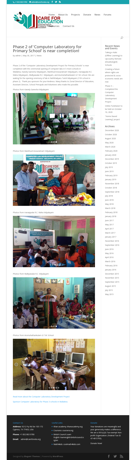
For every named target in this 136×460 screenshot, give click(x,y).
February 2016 (111, 265)
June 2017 (109, 220)
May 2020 (109, 142)
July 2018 (109, 196)
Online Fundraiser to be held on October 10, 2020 (113, 109)
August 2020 (110, 138)
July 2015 (109, 290)
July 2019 (109, 167)
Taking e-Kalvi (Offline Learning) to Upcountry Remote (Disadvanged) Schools (113, 58)
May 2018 (109, 204)
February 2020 (111, 151)
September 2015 (112, 282)
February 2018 (111, 212)
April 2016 (109, 257)
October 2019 (111, 163)
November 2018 (112, 183)
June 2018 (109, 200)
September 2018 (112, 192)
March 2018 (110, 208)
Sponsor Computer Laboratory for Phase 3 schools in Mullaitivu (40, 401)
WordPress (58, 456)
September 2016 (112, 245)
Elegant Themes (32, 456)
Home (52, 15)
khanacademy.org (74, 426)
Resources (54, 26)
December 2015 (112, 274)
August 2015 (110, 286)
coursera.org (67, 430)
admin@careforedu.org (31, 439)
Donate (87, 15)
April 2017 (109, 228)
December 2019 (112, 159)
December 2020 (112, 130)
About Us (63, 15)
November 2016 (112, 241)
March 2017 (110, 233)
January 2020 (110, 155)
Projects (75, 15)
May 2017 (109, 224)
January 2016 (110, 269)
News (97, 15)
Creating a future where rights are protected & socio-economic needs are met (114, 75)
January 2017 (110, 237)
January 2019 (110, 179)
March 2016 (110, 261)
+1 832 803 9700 (27, 434)
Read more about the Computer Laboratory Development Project (41, 396)
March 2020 (110, 146)
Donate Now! (96, 443)
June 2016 (109, 249)
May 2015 (109, 294)
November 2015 (112, 278)
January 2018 (110, 216)
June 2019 (109, 171)
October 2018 (111, 187)
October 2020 (111, 134)
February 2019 (111, 175)
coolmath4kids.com (71, 444)
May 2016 (109, 253)
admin (18, 55)
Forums (107, 15)
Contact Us (68, 26)
